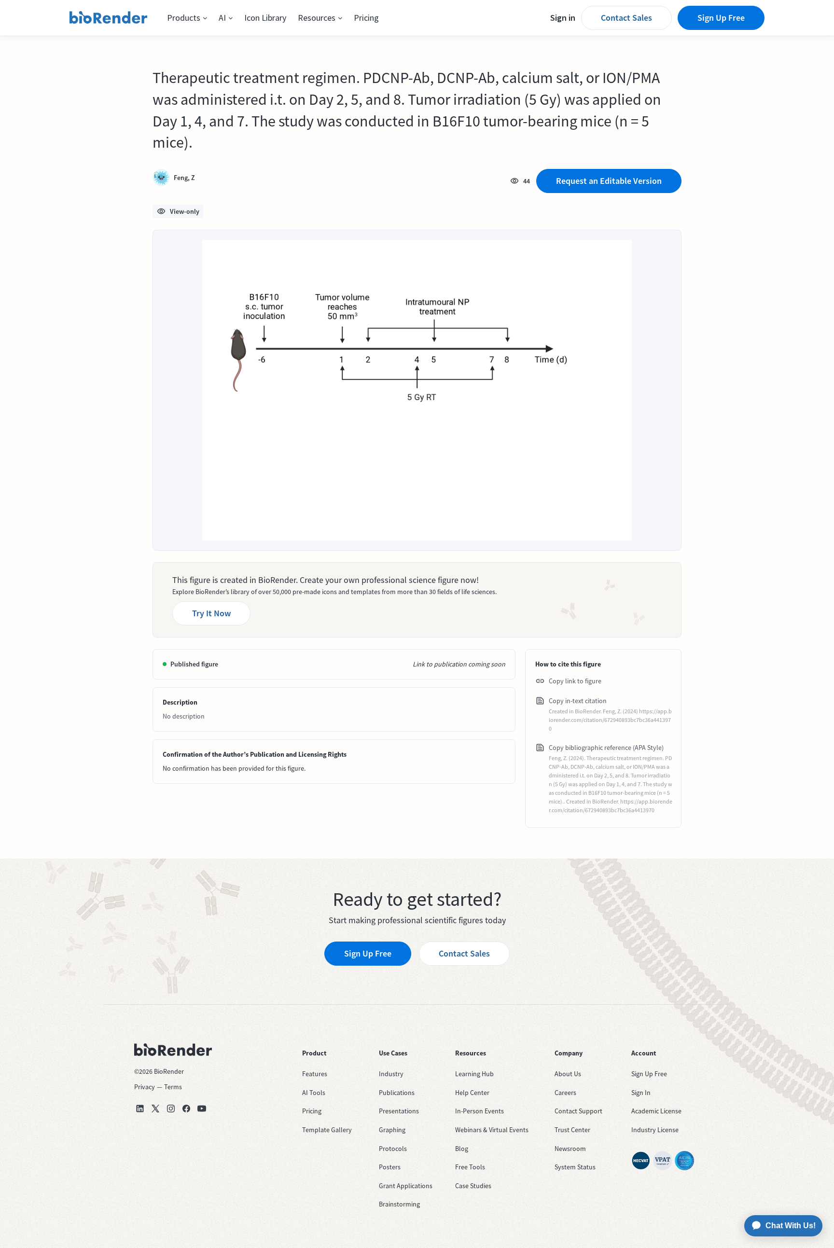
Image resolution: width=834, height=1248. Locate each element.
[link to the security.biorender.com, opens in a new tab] (641, 1160)
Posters (390, 1167)
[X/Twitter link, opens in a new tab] (155, 1108)
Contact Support (578, 1111)
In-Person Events (479, 1111)
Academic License (656, 1111)
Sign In (641, 1092)
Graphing (392, 1129)
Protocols (393, 1148)
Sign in (562, 17)
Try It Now (211, 613)
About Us (568, 1073)
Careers (565, 1092)
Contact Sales (626, 17)
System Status (575, 1167)
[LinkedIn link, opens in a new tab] (140, 1108)
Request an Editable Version (609, 180)
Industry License (655, 1129)
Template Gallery (327, 1129)
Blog (461, 1148)
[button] (187, 18)
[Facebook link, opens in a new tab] (186, 1108)
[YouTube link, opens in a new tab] (202, 1108)
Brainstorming (399, 1204)
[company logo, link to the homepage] (109, 18)
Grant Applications (405, 1185)
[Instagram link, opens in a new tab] (171, 1108)
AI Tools (313, 1092)
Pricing (366, 17)
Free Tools (470, 1167)
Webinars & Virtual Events (491, 1129)
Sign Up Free (721, 17)
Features (314, 1073)
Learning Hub (474, 1073)
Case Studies (473, 1185)
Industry (391, 1073)
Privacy (144, 1086)
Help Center (472, 1092)
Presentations (399, 1111)
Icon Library (265, 17)
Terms (173, 1086)
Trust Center (572, 1129)
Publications (397, 1092)
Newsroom (570, 1148)
